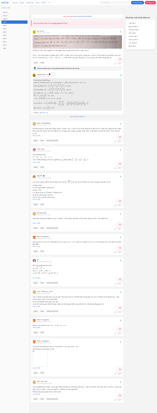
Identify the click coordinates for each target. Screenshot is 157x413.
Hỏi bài (22, 3)
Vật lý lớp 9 (132, 33)
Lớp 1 (5, 48)
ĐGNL (44, 3)
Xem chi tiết (36, 135)
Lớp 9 (5, 22)
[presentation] (60, 55)
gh (38, 260)
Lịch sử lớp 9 (133, 43)
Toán (42, 63)
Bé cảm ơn (40, 31)
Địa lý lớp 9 (132, 46)
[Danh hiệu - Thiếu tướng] (49, 74)
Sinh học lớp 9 (133, 39)
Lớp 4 (5, 38)
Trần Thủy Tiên (42, 381)
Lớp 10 (5, 19)
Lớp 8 (5, 25)
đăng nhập (57, 23)
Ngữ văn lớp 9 (133, 26)
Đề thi (38, 3)
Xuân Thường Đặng (43, 123)
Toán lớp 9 (132, 23)
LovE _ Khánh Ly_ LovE (44, 291)
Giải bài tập (30, 3)
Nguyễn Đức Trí (42, 74)
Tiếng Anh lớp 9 (134, 30)
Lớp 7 (5, 29)
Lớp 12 (5, 12)
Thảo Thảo (40, 149)
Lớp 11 (5, 15)
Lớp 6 (5, 32)
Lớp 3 (5, 42)
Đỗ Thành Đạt (42, 213)
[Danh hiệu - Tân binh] (44, 176)
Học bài (14, 3)
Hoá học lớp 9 (133, 36)
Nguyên (39, 176)
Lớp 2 (5, 45)
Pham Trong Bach (43, 236)
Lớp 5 (5, 35)
